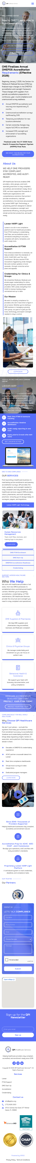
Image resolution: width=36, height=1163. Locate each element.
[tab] (18, 505)
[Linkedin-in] (22, 1063)
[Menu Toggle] (32, 3)
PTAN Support (7, 1082)
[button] (15, 60)
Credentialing (6, 1093)
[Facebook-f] (14, 1063)
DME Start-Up (6, 1086)
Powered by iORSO (18, 1155)
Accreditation (6, 1089)
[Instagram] (18, 1063)
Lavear (4, 1078)
